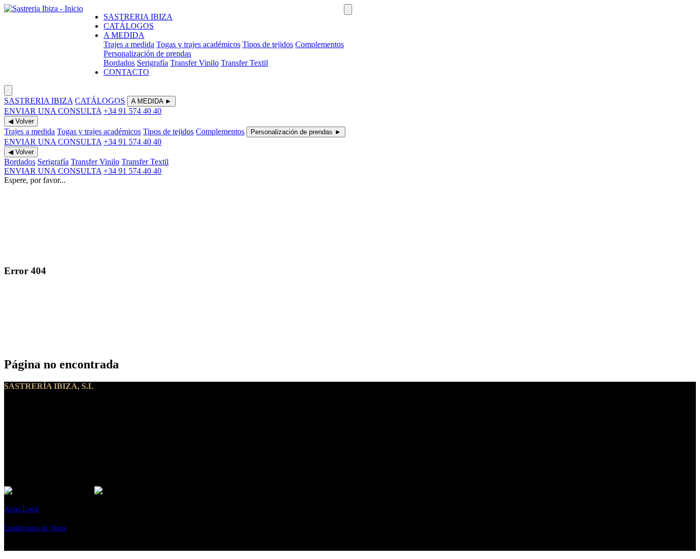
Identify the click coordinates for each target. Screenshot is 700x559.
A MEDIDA (124, 35)
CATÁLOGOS (129, 26)
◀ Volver (21, 121)
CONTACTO (126, 72)
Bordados (119, 62)
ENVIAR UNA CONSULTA (52, 111)
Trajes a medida (129, 44)
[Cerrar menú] (8, 90)
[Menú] (348, 9)
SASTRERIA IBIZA (138, 16)
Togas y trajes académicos (198, 44)
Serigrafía (152, 62)
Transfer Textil (244, 62)
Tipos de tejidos (267, 44)
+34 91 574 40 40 (132, 111)
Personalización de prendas (147, 53)
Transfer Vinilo (194, 62)
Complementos (319, 44)
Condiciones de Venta (35, 528)
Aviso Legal (21, 509)
